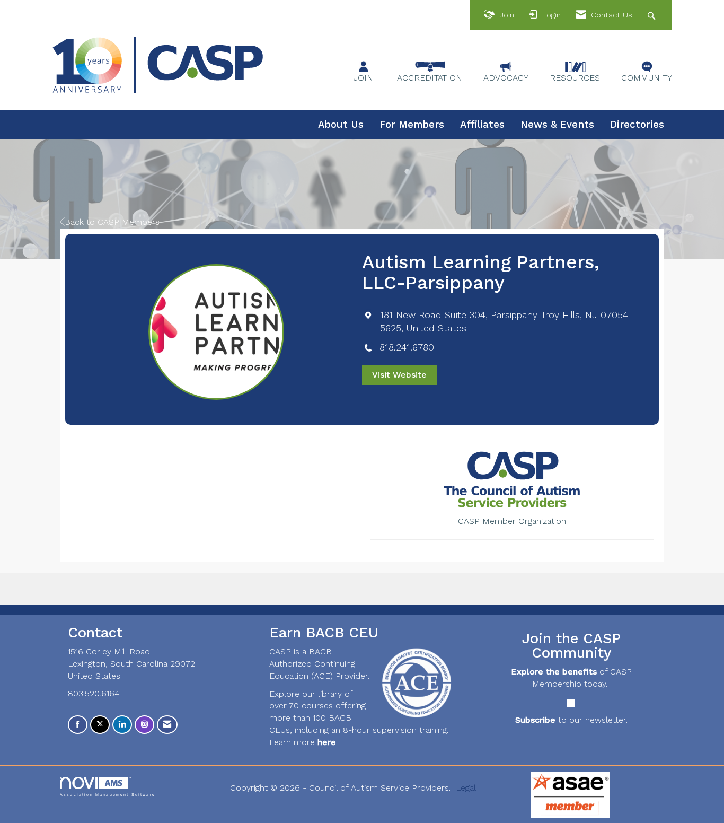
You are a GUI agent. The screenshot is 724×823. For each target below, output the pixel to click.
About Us (341, 124)
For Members (411, 124)
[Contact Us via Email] (167, 724)
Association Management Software (107, 794)
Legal (466, 788)
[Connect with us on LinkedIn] (122, 724)
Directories (637, 124)
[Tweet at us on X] (100, 724)
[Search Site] (652, 15)
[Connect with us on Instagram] (144, 724)
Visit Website (399, 375)
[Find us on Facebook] (77, 724)
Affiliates (482, 124)
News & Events (557, 124)
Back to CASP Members (112, 222)
